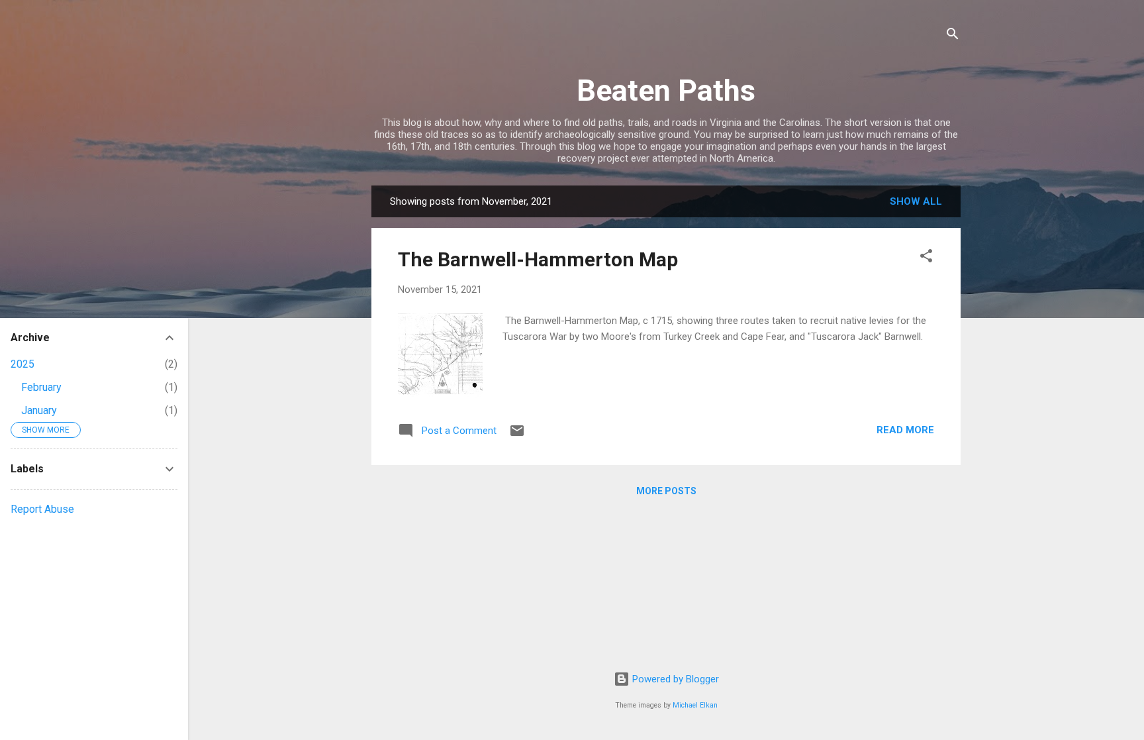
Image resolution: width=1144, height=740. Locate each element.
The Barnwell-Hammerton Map (538, 259)
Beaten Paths (666, 90)
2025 (22, 364)
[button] (926, 258)
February (41, 387)
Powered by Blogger (674, 679)
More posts (666, 491)
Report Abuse (42, 509)
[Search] (953, 36)
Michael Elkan (695, 705)
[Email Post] (517, 435)
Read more (905, 430)
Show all (916, 201)
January (39, 410)
